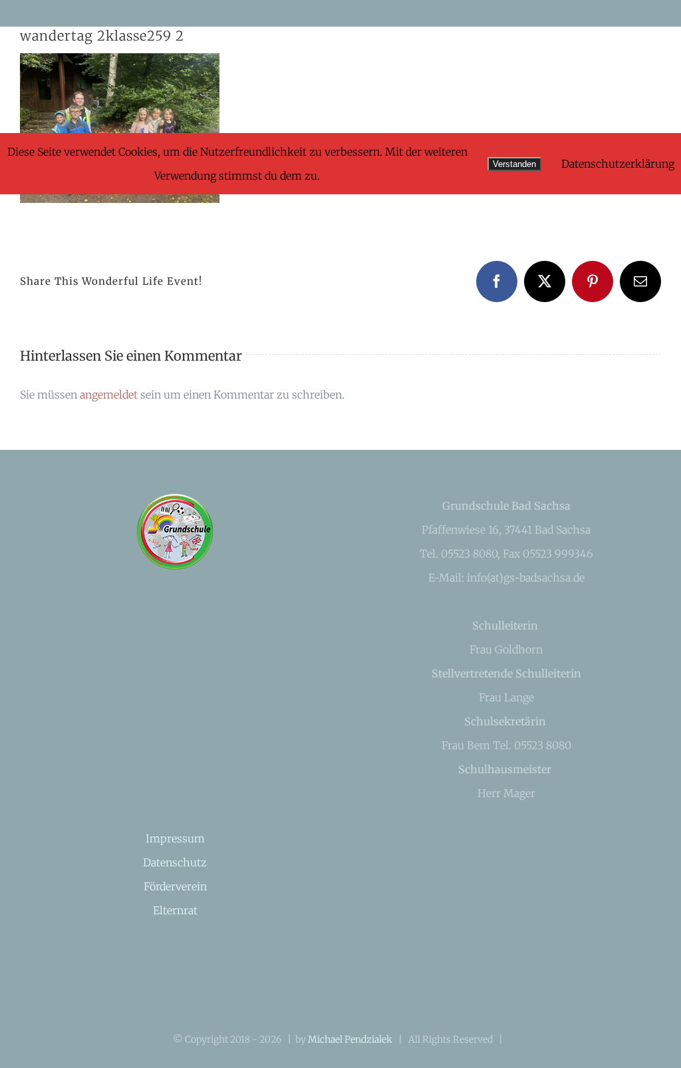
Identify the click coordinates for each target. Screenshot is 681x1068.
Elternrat (175, 910)
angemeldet (109, 394)
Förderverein (175, 886)
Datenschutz (175, 862)
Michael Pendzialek (350, 1039)
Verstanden (514, 164)
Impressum (175, 838)
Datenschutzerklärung (617, 163)
